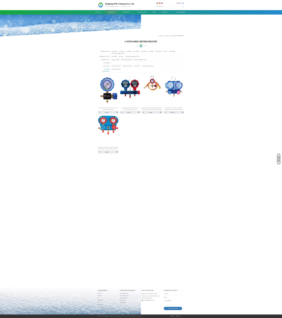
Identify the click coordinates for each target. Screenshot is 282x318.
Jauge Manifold (116, 69)
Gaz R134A (114, 51)
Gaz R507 (151, 51)
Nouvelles (100, 300)
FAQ (99, 302)
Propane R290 (115, 59)
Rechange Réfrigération (105, 70)
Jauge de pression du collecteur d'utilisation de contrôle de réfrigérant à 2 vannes (130, 108)
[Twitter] (181, 3)
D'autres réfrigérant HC (140, 59)
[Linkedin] (179, 3)
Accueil (99, 293)
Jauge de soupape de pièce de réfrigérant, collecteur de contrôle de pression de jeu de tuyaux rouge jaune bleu (152, 108)
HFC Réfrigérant (124, 293)
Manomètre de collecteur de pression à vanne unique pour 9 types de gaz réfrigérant (108, 108)
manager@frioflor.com (112, 6)
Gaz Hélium (106, 66)
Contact (100, 304)
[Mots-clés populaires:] (183, 6)
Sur (98, 297)
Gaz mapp (122, 300)
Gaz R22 (121, 56)
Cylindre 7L (137, 66)
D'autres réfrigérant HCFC (132, 56)
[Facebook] (183, 3)
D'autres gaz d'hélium (148, 66)
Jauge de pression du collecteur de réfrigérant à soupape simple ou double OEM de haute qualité (174, 108)
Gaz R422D (158, 51)
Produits (100, 295)
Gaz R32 (121, 51)
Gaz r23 (165, 51)
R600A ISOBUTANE (126, 59)
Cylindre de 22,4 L (128, 66)
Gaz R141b (114, 56)
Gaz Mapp (106, 63)
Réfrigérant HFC (104, 51)
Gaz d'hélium (123, 302)
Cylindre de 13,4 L (116, 66)
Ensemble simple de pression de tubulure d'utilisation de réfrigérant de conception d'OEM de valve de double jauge (108, 148)
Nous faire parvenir (173, 308)
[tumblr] (176, 3)
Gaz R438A (172, 51)
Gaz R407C (136, 51)
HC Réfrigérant (123, 297)
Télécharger (101, 307)
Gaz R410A (144, 51)
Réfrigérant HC (105, 59)
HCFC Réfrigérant (124, 295)
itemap (140, 316)
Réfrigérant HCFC (104, 56)
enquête (107, 112)
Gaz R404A (129, 51)
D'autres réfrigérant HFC (118, 53)
